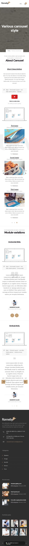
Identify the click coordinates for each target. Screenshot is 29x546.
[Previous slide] (3, 173)
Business (6, 455)
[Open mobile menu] (21, 3)
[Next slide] (26, 173)
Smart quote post (15, 491)
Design (6, 458)
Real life (6, 462)
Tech (5, 469)
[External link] (14, 139)
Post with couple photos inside (18, 500)
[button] (12, 222)
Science (6, 465)
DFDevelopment (14, 486)
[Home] (5, 3)
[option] (14, 171)
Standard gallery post (16, 483)
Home (9, 50)
